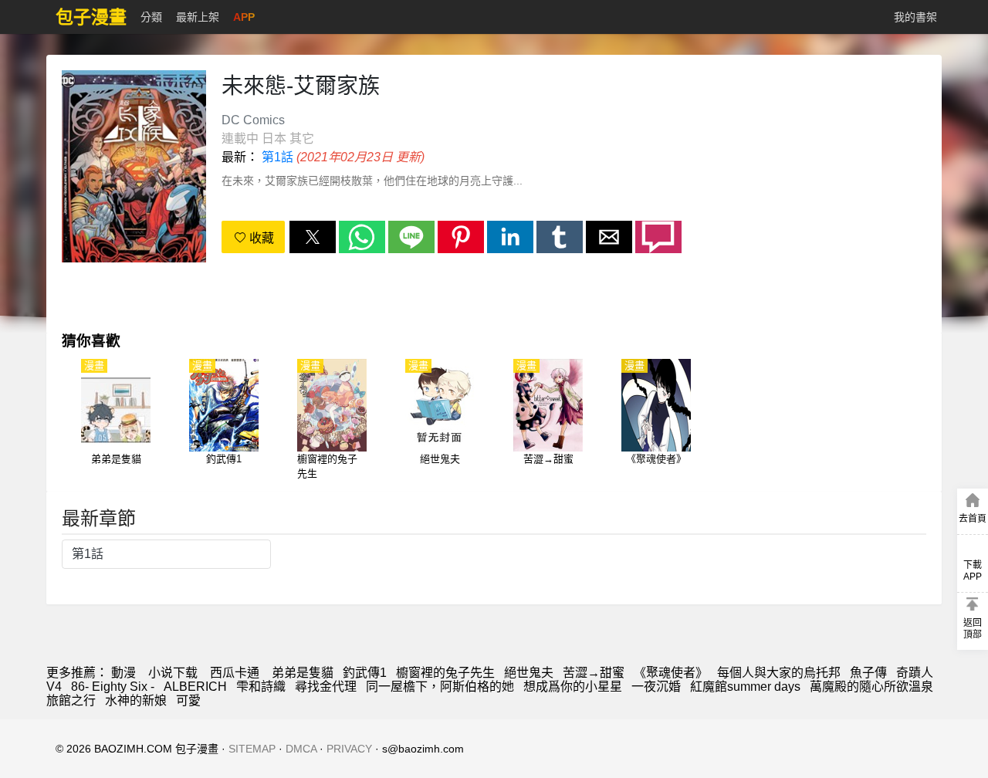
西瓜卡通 (234, 672)
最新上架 (197, 17)
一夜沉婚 (656, 686)
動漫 (123, 672)
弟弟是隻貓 (302, 672)
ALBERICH (195, 686)
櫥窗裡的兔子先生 (445, 672)
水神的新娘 (136, 700)
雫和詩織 (261, 686)
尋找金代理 (326, 686)
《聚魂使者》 (671, 672)
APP (244, 17)
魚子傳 (868, 672)
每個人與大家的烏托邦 (779, 672)
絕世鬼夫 (528, 672)
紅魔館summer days (745, 686)
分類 (151, 17)
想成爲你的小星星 (572, 686)
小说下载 (173, 672)
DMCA (301, 748)
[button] (312, 237)
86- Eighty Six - (112, 686)
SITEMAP (252, 748)
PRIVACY (349, 748)
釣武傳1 (365, 672)
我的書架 (915, 17)
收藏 (260, 238)
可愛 (188, 700)
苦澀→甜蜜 (593, 672)
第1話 (277, 157)
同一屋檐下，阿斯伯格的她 (440, 686)
